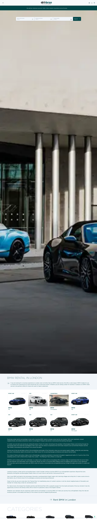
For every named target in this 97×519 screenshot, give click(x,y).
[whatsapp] (89, 3)
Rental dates (56, 18)
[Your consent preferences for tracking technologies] (94, 516)
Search (77, 19)
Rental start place (20, 18)
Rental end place (39, 18)
